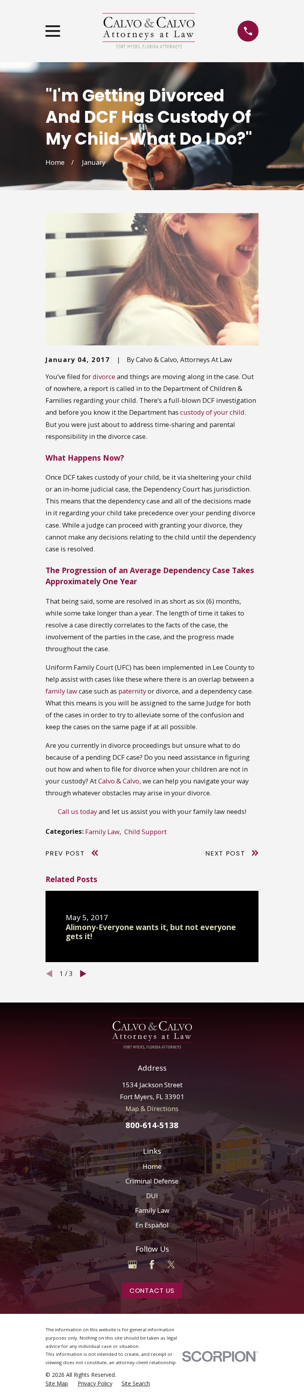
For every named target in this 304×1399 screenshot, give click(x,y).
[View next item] (83, 973)
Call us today (77, 811)
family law (61, 691)
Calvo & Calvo (118, 780)
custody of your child (212, 412)
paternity (132, 691)
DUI (152, 1195)
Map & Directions (152, 1108)
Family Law (102, 831)
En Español (152, 1224)
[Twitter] (171, 1264)
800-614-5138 (152, 1124)
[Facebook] (151, 1264)
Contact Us (152, 1290)
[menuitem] (57, 1383)
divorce (104, 376)
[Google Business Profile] (132, 1264)
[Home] (149, 31)
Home (152, 1166)
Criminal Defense (152, 1181)
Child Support (145, 831)
